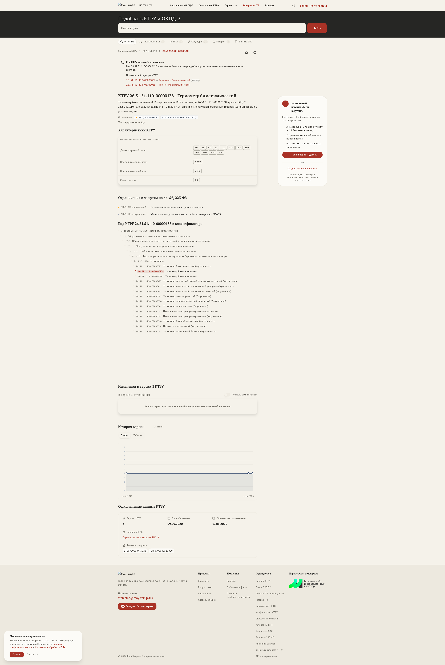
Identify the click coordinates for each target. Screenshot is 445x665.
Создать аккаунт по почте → (303, 168)
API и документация (266, 656)
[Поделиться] (254, 52)
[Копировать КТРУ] (240, 96)
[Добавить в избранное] (246, 52)
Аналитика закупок (265, 643)
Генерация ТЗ (251, 5)
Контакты (231, 581)
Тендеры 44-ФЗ (264, 631)
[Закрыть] (321, 102)
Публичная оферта (237, 587)
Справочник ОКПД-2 (181, 5)
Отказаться (32, 654)
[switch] (227, 394)
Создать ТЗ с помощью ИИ (270, 593)
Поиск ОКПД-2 (264, 587)
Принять (17, 654)
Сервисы (229, 5)
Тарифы (269, 5)
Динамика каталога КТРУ (269, 649)
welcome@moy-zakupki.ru (135, 598)
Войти (304, 5)
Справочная (204, 593)
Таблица (137, 435)
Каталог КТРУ (263, 581)
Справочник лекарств (267, 618)
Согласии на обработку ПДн (50, 647)
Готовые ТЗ (262, 599)
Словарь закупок (207, 599)
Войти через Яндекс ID (305, 154)
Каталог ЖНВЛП (264, 624)
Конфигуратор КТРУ (267, 612)
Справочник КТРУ (209, 5)
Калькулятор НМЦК (266, 606)
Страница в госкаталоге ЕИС (139, 537)
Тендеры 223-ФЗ (265, 637)
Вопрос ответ (205, 587)
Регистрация (318, 5)
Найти (317, 28)
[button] (177, 95)
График (124, 435)
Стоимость (203, 581)
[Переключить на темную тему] (294, 5)
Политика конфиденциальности (238, 595)
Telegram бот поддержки (139, 606)
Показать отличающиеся (244, 394)
